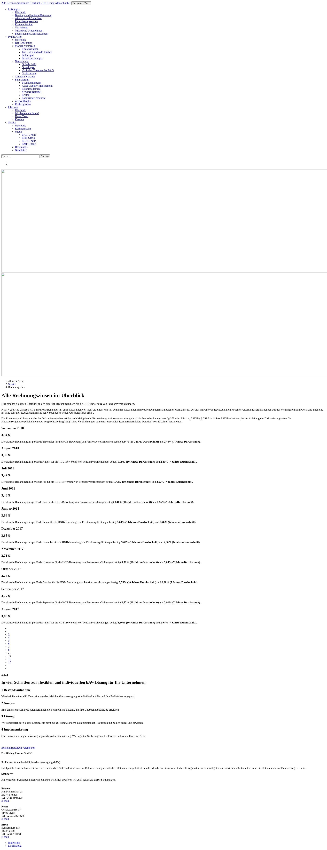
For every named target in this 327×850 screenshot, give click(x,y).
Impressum (14, 842)
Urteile (18, 131)
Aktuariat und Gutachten (28, 18)
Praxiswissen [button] (15, 36)
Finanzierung (22, 79)
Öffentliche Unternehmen (28, 30)
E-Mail (5, 800)
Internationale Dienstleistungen (31, 33)
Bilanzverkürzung (31, 82)
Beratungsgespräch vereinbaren (18, 747)
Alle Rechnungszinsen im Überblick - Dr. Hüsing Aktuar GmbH (36, 3)
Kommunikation (24, 24)
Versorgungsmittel (31, 91)
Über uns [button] (13, 107)
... (9, 652)
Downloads (21, 147)
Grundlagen (28, 67)
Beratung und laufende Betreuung (33, 15)
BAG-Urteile (29, 134)
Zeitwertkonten (23, 101)
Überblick (20, 12)
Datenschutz (14, 845)
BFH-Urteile (28, 137)
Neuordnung (22, 61)
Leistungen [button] (14, 9)
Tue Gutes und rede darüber (37, 52)
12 (9, 662)
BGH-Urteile (29, 140)
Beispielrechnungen (32, 58)
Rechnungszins (23, 128)
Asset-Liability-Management (37, 85)
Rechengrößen (23, 104)
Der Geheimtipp (23, 42)
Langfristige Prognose (33, 98)
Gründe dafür (29, 64)
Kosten (25, 94)
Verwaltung (21, 27)
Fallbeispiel (28, 55)
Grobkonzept (29, 73)
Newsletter (21, 150)
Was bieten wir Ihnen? (27, 113)
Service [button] (12, 122)
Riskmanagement (31, 88)
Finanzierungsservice (26, 21)
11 (9, 658)
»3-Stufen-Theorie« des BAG (38, 70)
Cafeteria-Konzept (25, 76)
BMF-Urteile (29, 143)
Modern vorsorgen (25, 45)
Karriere (19, 119)
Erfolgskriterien (30, 48)
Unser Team (21, 116)
